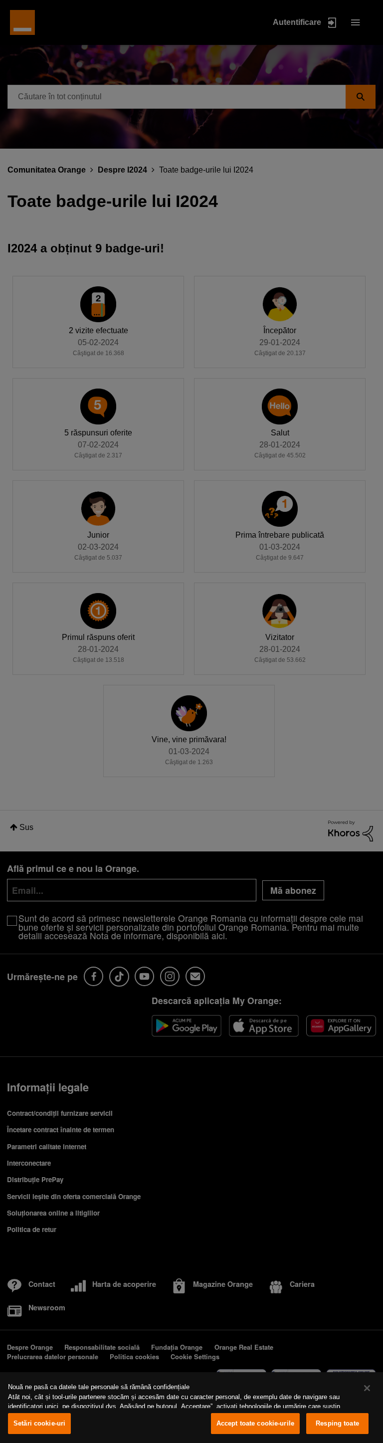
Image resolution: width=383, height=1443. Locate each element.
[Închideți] (367, 1388)
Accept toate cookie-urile (255, 1423)
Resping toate (337, 1423)
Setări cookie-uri (39, 1423)
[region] (191, 1407)
